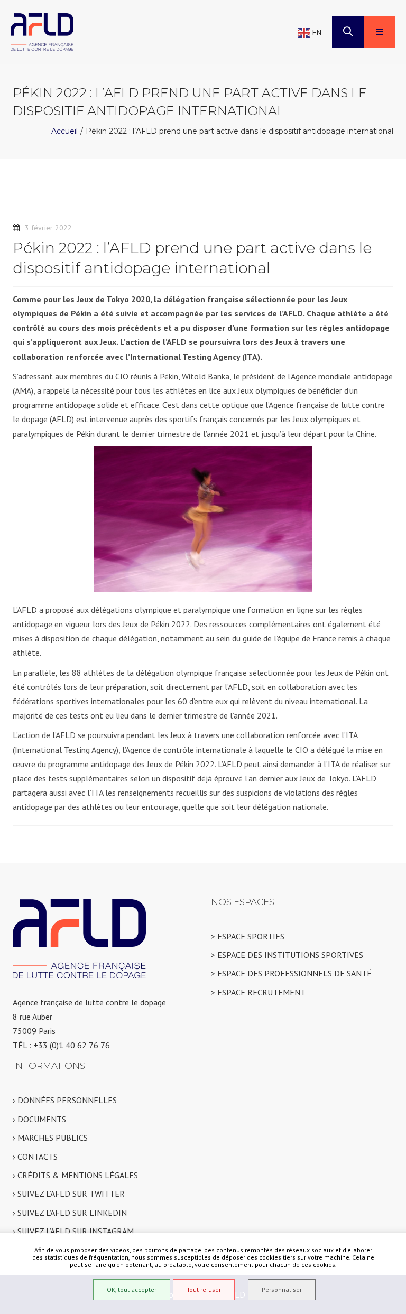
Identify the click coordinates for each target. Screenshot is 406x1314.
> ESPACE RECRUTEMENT (258, 992)
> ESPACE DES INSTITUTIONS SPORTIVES (287, 954)
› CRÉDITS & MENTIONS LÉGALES (75, 1175)
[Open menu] (379, 32)
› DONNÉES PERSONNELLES (65, 1100)
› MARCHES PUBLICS (50, 1137)
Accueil (64, 131)
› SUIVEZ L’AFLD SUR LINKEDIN (70, 1212)
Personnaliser (282, 1289)
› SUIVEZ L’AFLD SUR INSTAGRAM (73, 1231)
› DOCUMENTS (39, 1119)
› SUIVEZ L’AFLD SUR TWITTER (69, 1193)
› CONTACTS (35, 1156)
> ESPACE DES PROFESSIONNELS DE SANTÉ (291, 973)
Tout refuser (204, 1289)
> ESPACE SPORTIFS (247, 936)
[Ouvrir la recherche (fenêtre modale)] (348, 32)
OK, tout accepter (131, 1289)
